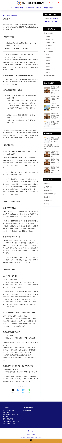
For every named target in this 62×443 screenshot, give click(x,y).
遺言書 (47, 54)
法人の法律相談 (19, 7)
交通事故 (48, 66)
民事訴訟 (47, 200)
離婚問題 (48, 60)
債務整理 (48, 63)
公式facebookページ (28, 410)
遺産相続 (48, 57)
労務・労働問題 (49, 193)
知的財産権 (49, 45)
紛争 (46, 204)
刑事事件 (48, 69)
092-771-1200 (54, 19)
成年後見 (48, 72)
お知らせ (47, 187)
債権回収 (48, 36)
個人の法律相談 (30, 7)
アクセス (38, 7)
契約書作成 (49, 48)
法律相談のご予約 (48, 7)
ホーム (10, 7)
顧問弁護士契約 (50, 39)
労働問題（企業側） (51, 42)
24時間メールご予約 (51, 21)
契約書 (47, 197)
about (46, 183)
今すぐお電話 (31, 434)
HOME (31, 431)
